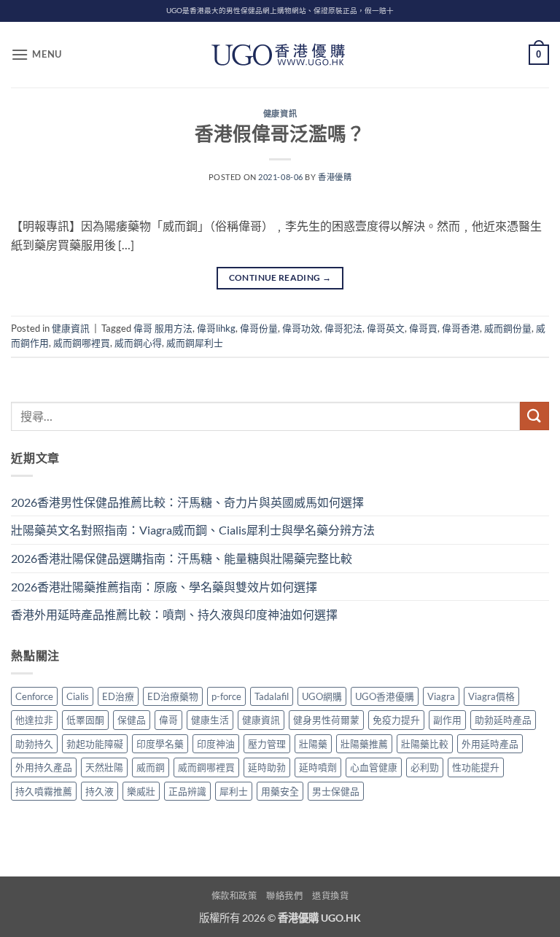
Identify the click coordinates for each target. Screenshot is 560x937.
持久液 (99, 791)
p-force (226, 696)
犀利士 (233, 791)
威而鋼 (150, 767)
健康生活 (210, 720)
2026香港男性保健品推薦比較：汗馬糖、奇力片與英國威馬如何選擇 (187, 502)
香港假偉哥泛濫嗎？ (280, 133)
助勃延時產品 (503, 720)
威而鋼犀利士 (194, 343)
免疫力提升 (396, 720)
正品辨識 (187, 791)
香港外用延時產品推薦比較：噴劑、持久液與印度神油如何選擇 (174, 614)
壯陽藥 (313, 744)
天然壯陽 (104, 767)
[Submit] (534, 416)
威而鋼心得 (138, 343)
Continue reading (280, 277)
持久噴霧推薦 (43, 791)
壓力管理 (267, 744)
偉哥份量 (259, 328)
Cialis (77, 696)
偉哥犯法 (343, 328)
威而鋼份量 (508, 328)
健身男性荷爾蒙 (326, 720)
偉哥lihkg (216, 328)
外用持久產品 (43, 767)
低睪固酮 (85, 720)
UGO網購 (322, 696)
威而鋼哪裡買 (81, 343)
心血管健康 (373, 767)
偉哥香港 (461, 328)
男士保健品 (335, 791)
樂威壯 (141, 791)
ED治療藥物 (172, 696)
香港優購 (334, 177)
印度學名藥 (160, 744)
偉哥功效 (301, 328)
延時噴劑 (318, 767)
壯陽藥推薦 (364, 744)
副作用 (447, 720)
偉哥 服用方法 (162, 328)
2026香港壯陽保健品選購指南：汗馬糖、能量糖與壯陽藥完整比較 (181, 558)
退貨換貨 (330, 895)
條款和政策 (234, 895)
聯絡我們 (284, 895)
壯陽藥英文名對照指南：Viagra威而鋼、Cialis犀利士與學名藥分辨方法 (193, 530)
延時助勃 (267, 767)
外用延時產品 (490, 744)
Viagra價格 (491, 696)
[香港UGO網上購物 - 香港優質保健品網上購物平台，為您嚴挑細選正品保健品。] (280, 54)
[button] (36, 54)
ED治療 (118, 696)
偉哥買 (423, 328)
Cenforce (34, 696)
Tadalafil (271, 696)
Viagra (441, 696)
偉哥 (168, 720)
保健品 (131, 720)
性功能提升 (475, 767)
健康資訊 (280, 113)
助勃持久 (34, 744)
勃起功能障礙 (94, 744)
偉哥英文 (386, 328)
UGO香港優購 (384, 696)
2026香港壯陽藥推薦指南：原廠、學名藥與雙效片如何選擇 (164, 587)
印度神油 (216, 744)
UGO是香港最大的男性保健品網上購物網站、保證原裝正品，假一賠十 (280, 11)
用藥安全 (280, 791)
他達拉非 (34, 720)
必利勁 (425, 767)
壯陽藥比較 (424, 744)
